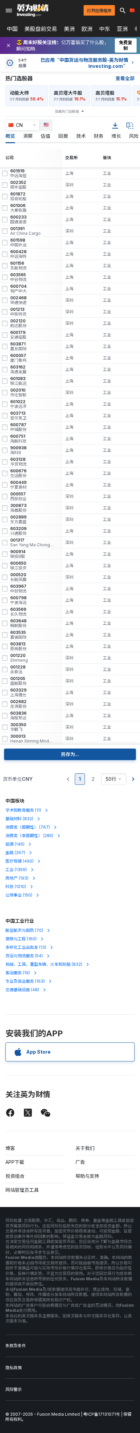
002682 (18, 704)
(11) (23, 810)
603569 (18, 612)
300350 (18, 727)
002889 (18, 519)
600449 (18, 485)
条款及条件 (15, 1345)
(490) (19, 861)
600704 (18, 289)
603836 (18, 715)
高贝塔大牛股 (68, 93)
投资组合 (14, 1176)
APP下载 (14, 1162)
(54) (24, 955)
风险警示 (13, 1389)
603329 (18, 692)
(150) (18, 895)
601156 (18, 265)
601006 (18, 208)
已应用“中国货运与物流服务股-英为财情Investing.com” (84, 63)
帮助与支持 (87, 1176)
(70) (24, 930)
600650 (18, 565)
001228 (17, 669)
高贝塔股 (105, 93)
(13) (25, 947)
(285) (29, 835)
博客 (10, 1148)
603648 (18, 623)
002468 (18, 300)
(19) (17, 972)
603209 (18, 531)
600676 (18, 473)
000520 (18, 577)
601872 (18, 196)
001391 (25, 231)
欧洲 (87, 29)
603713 (18, 415)
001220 (19, 658)
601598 (18, 242)
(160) (21, 938)
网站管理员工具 (22, 1190)
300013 (32, 738)
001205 (18, 681)
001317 (32, 542)
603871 (18, 346)
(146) (14, 844)
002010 (18, 392)
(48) (22, 989)
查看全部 (125, 78)
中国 (12, 29)
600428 (18, 254)
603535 (18, 635)
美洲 (69, 29)
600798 (18, 600)
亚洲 (122, 29)
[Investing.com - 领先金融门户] (32, 10)
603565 (18, 277)
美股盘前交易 (40, 29)
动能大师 (19, 93)
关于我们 (84, 1148)
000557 (18, 496)
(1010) (15, 886)
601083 (18, 381)
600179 (18, 335)
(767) (27, 827)
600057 (18, 358)
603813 (18, 646)
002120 (18, 323)
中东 (104, 29)
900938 (18, 450)
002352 (18, 185)
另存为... (70, 754)
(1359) (16, 869)
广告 (80, 1162)
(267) (15, 852)
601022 (18, 404)
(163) (25, 981)
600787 (18, 427)
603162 (18, 369)
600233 (18, 219)
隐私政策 (13, 1367)
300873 (18, 508)
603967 (18, 588)
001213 (18, 312)
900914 (17, 554)
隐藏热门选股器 (67, 111)
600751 (18, 439)
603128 (18, 462)
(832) (19, 818)
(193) (17, 878)
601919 (18, 173)
